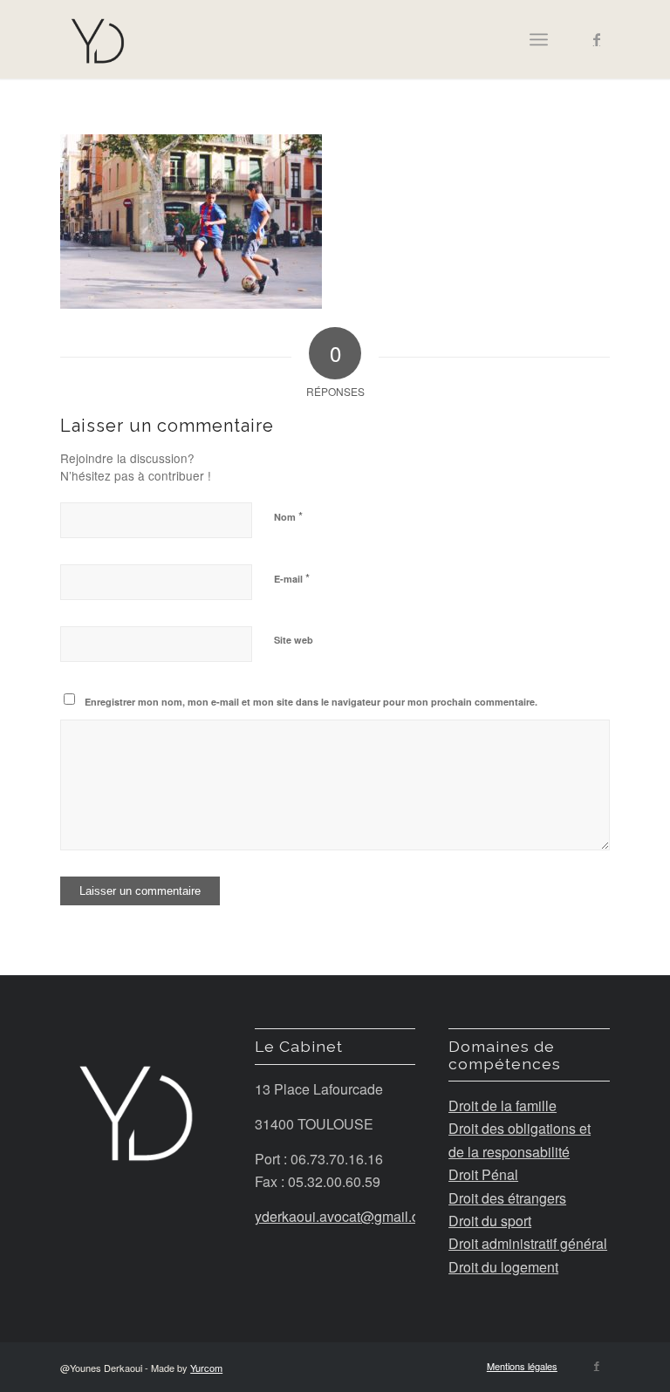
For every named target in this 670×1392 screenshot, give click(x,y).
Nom (288, 516)
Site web (293, 639)
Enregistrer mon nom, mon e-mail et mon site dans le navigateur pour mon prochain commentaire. (311, 701)
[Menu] (539, 39)
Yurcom (206, 1368)
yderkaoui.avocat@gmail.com (348, 1216)
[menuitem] (517, 1365)
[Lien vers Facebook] (597, 39)
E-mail (292, 578)
